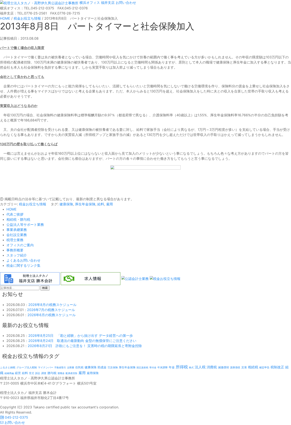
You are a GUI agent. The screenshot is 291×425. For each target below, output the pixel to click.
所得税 (182, 366)
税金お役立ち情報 (32, 204)
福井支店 (107, 2)
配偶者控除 (71, 373)
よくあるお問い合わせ (23, 260)
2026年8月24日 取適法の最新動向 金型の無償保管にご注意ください (82, 341)
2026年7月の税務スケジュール (51, 310)
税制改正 (277, 367)
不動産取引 (60, 367)
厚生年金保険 (85, 204)
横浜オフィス (89, 2)
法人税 (200, 367)
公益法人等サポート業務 (25, 224)
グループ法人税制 (26, 367)
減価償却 (223, 367)
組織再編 (9, 373)
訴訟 (37, 373)
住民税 (79, 367)
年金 (172, 367)
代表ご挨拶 (14, 214)
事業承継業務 (16, 230)
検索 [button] (45, 288)
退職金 (61, 373)
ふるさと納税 (7, 367)
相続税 (253, 367)
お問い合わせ (125, 2)
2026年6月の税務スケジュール (51, 315)
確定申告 (264, 367)
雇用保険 (93, 373)
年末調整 (162, 367)
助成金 (102, 367)
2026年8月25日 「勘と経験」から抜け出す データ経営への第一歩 (80, 335)
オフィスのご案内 (20, 245)
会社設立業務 (16, 235)
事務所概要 (14, 250)
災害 (244, 367)
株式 (191, 367)
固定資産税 (142, 367)
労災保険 (113, 367)
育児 (31, 373)
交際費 (70, 367)
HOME (11, 209)
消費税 (212, 367)
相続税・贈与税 (18, 219)
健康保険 (66, 204)
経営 (18, 373)
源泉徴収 (235, 367)
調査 (43, 373)
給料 (100, 204)
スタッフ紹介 (16, 255)
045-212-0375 (16, 417)
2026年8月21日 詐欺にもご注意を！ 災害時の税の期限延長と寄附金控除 (85, 346)
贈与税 (52, 373)
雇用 (109, 204)
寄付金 (152, 367)
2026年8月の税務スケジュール (52, 305)
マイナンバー (45, 367)
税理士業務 (14, 240)
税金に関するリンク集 (23, 265)
